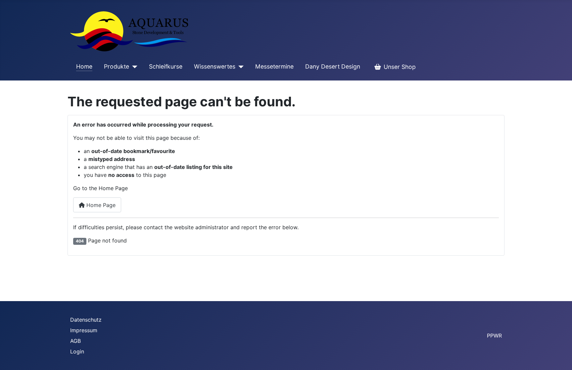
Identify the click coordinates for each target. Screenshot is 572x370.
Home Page (100, 205)
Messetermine (274, 66)
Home (84, 66)
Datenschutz (86, 319)
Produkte (116, 66)
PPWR (494, 335)
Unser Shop (400, 66)
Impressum (83, 330)
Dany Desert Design (332, 66)
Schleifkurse (165, 66)
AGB (75, 341)
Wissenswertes (214, 66)
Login (77, 351)
